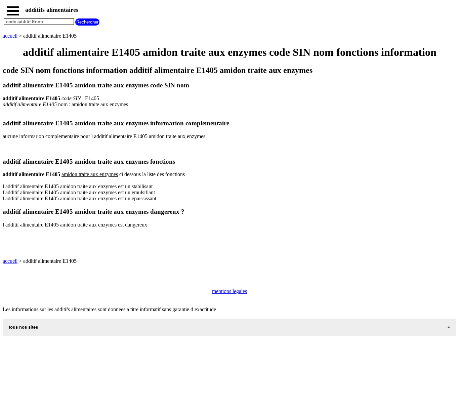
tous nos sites (23, 327)
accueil (10, 36)
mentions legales (229, 291)
